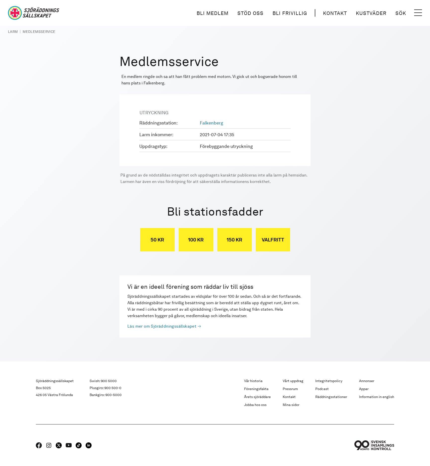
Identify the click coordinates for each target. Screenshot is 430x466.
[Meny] (418, 13)
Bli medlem (212, 13)
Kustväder (371, 13)
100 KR (196, 240)
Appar (364, 389)
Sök (400, 13)
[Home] (33, 13)
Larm (13, 32)
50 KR (157, 240)
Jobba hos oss (255, 405)
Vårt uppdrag (293, 381)
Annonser (366, 381)
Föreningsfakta (256, 389)
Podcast (322, 389)
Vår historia (253, 381)
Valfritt (273, 240)
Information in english (376, 397)
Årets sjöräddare (257, 397)
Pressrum (290, 389)
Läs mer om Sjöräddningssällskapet (161, 326)
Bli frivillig (289, 13)
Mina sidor (291, 405)
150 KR (234, 240)
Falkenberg (211, 122)
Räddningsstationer (331, 397)
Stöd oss (250, 13)
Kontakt (335, 13)
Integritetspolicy (328, 381)
